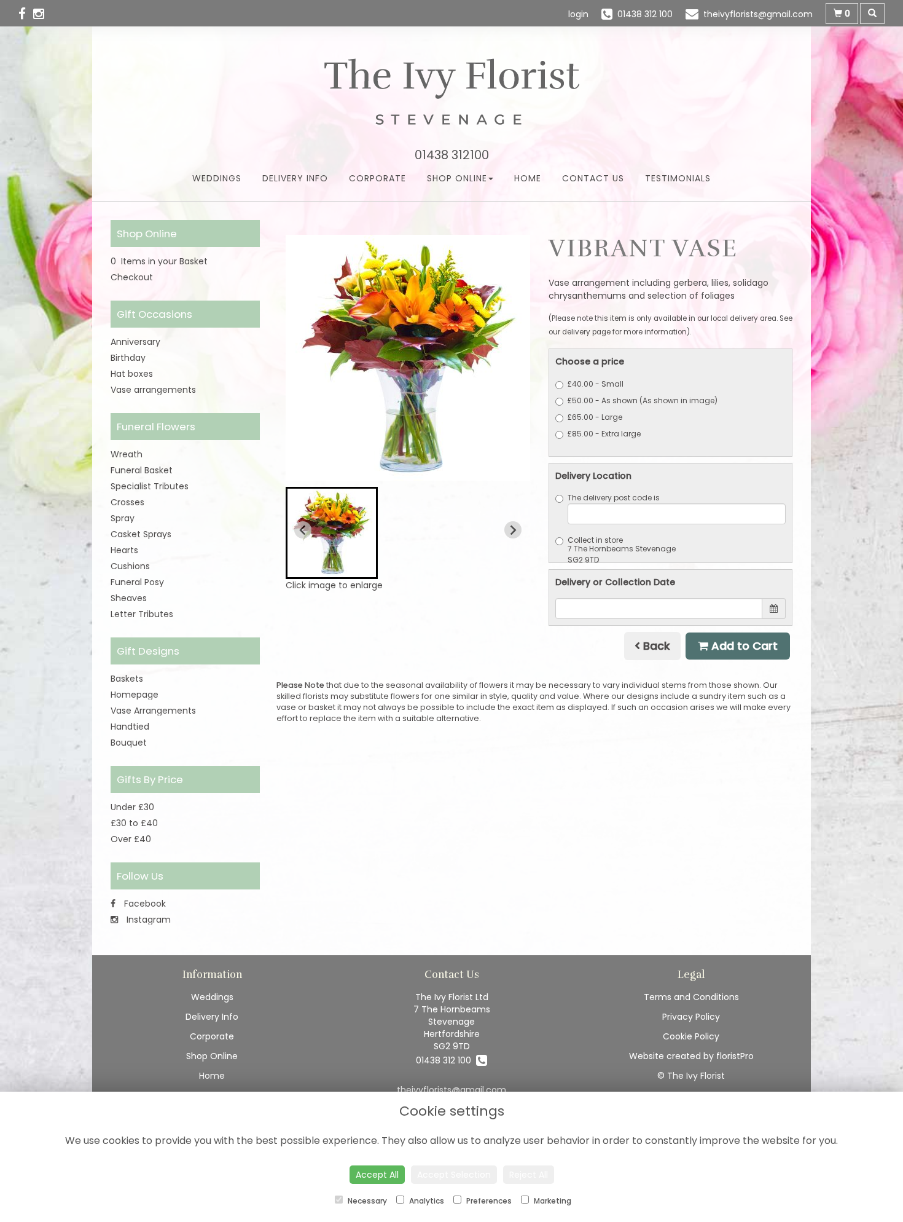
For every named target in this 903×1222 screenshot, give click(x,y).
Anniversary (135, 342)
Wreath (127, 454)
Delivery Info (295, 178)
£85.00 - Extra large (604, 433)
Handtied (130, 726)
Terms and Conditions (691, 997)
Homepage (134, 694)
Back (655, 645)
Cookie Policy (691, 1036)
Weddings (216, 178)
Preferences (488, 1201)
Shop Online (457, 178)
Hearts (124, 550)
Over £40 (131, 839)
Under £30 (132, 807)
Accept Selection (454, 1175)
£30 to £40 (134, 823)
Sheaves (129, 598)
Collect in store (595, 540)
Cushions (130, 566)
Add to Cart (743, 645)
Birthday (128, 358)
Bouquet (129, 742)
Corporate (377, 178)
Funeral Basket (142, 470)
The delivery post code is (614, 497)
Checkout (132, 277)
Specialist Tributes (150, 486)
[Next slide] (513, 529)
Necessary (366, 1201)
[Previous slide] (302, 529)
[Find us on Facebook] (25, 14)
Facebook (144, 903)
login (578, 14)
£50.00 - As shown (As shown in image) (642, 400)
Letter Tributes (142, 614)
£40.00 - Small (596, 384)
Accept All (377, 1175)
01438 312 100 (446, 1060)
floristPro (735, 1056)
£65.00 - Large (595, 417)
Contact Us (593, 178)
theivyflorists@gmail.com (451, 1090)
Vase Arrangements (153, 710)
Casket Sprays (141, 534)
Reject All (528, 1175)
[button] (332, 533)
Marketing (551, 1201)
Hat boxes (132, 374)
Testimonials (678, 178)
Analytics (425, 1201)
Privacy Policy (691, 1017)
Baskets (127, 678)
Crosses (127, 502)
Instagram (147, 919)
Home (527, 178)
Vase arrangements (153, 390)
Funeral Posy (137, 582)
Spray (123, 518)
